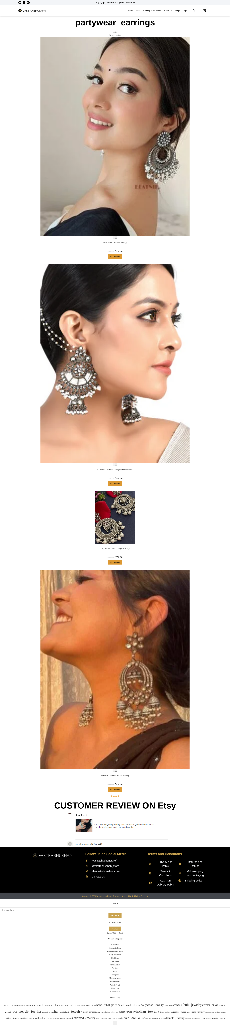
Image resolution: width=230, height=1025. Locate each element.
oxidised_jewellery (13, 1018)
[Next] (116, 237)
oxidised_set (41, 1018)
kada (188, 1012)
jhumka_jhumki (179, 1012)
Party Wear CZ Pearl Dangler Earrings (115, 548)
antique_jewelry (36, 1005)
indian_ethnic (100, 1012)
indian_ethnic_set (111, 1012)
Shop (137, 10)
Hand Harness (115, 992)
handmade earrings (48, 1012)
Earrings (115, 968)
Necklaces (115, 958)
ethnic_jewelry (191, 1005)
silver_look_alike (133, 1018)
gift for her (222, 1005)
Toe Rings (115, 961)
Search (115, 915)
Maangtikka (115, 975)
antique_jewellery (22, 1005)
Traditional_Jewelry (204, 1018)
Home (130, 10)
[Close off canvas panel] (115, 1023)
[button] (194, 10)
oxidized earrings (52, 1018)
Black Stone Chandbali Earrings (115, 243)
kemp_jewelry (198, 1011)
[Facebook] (19, 2)
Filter (115, 929)
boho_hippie (81, 1005)
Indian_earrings (89, 1012)
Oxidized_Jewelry (83, 1018)
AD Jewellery (115, 965)
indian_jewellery (127, 1011)
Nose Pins (115, 988)
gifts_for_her (14, 1011)
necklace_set (209, 1012)
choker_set (167, 1005)
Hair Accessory (115, 978)
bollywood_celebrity (130, 1005)
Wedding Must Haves (152, 10)
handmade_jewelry (68, 1011)
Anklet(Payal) (115, 985)
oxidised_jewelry (27, 1018)
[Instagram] (24, 2)
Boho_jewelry (91, 1005)
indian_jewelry (148, 1011)
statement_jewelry (151, 1018)
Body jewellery (115, 955)
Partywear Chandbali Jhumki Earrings (115, 776)
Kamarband (115, 945)
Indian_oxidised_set (166, 1012)
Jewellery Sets (115, 982)
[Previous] (114, 237)
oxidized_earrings (64, 1018)
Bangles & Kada (115, 948)
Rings (115, 972)
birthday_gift (49, 1005)
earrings (175, 1004)
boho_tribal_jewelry (108, 1004)
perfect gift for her (101, 1018)
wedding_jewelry (218, 1018)
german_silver (210, 1004)
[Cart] (204, 10)
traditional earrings (191, 1018)
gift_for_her (32, 1011)
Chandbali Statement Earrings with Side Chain (115, 470)
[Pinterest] (28, 2)
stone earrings (161, 1018)
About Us (168, 10)
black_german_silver (65, 1004)
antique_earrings (10, 1005)
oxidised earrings (220, 1012)
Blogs (177, 10)
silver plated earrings (114, 1018)
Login (184, 10)
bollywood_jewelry (152, 1004)
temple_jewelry (175, 1018)
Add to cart (115, 256)
